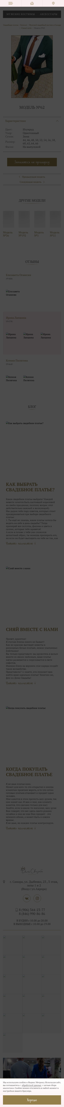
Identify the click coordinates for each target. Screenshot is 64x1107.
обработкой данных (31, 1085)
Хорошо (32, 1099)
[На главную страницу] (32, 3)
